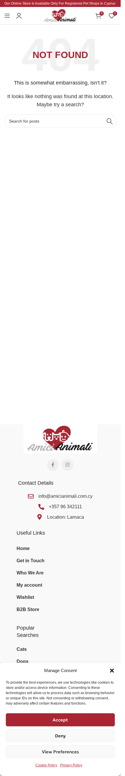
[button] (112, 670)
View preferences (60, 752)
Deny (60, 736)
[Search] (109, 121)
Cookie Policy (46, 765)
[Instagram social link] (67, 465)
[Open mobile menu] (7, 15)
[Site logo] (60, 15)
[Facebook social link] (53, 465)
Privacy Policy (71, 765)
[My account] (19, 15)
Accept (60, 720)
